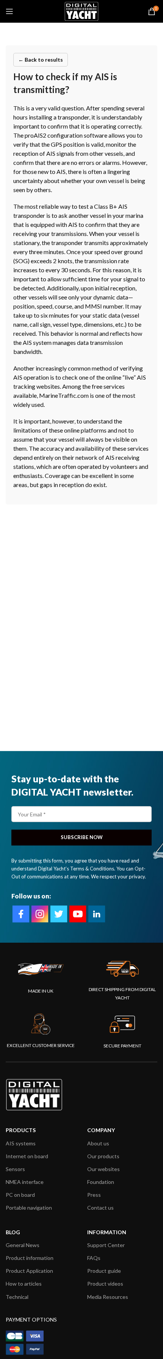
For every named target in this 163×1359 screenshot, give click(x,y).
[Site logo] (81, 10)
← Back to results (40, 59)
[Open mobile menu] (9, 11)
